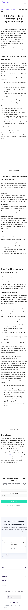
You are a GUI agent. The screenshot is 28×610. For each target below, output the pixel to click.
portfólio (10, 455)
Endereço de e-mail (14, 493)
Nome (14, 487)
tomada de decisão (15, 338)
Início (2, 9)
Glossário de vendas (10, 9)
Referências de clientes (10, 120)
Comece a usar (14, 501)
